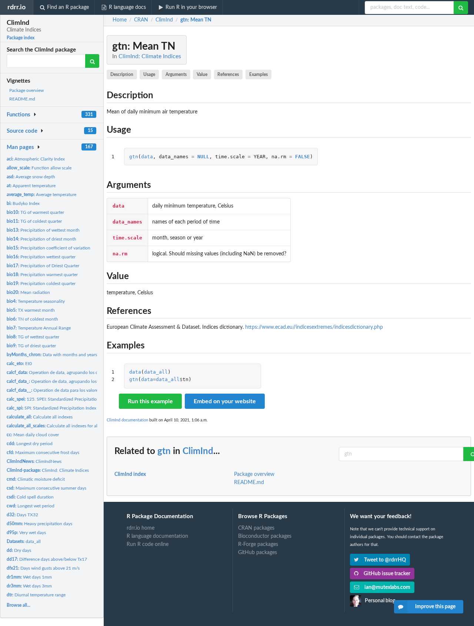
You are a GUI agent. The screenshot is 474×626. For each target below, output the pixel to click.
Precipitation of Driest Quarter (43, 266)
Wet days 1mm (29, 577)
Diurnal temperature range (36, 595)
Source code (22, 131)
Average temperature (41, 194)
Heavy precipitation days (39, 523)
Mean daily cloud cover (33, 435)
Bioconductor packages (264, 536)
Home (120, 20)
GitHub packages (257, 552)
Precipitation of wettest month (43, 230)
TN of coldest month (32, 319)
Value (202, 74)
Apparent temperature (31, 185)
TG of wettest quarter (33, 337)
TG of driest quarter (31, 346)
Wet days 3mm (29, 586)
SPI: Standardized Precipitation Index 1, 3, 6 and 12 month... (74, 408)
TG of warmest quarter (35, 212)
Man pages (20, 147)
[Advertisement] (415, 146)
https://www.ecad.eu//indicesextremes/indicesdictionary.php (314, 327)
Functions (18, 114)
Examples (258, 74)
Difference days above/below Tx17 (47, 559)
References (228, 74)
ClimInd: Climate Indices (48, 470)
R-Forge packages (258, 544)
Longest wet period (30, 506)
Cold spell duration (30, 497)
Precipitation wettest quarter (41, 257)
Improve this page (435, 606)
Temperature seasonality (36, 301)
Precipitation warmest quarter (42, 274)
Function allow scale (39, 168)
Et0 (19, 363)
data (147, 156)
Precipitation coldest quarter (41, 283)
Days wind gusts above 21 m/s (43, 568)
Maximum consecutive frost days (43, 452)
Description (121, 74)
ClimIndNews (34, 461)
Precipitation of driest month (41, 239)
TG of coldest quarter (34, 221)
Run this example (150, 401)
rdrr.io (16, 7)
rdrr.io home (140, 528)
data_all (24, 541)
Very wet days (26, 532)
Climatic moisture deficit (36, 479)
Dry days (19, 550)
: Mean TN (195, 20)
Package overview (26, 90)
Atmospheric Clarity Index (36, 159)
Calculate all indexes (40, 417)
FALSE (302, 156)
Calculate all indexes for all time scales (64, 426)
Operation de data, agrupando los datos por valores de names (77, 372)
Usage (149, 74)
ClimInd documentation (127, 420)
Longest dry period (30, 443)
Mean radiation (28, 292)
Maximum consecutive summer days (46, 488)
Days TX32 (22, 515)
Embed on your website (225, 401)
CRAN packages (256, 528)
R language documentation (157, 536)
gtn (133, 156)
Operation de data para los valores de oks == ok (66, 390)
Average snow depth (31, 177)
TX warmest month (31, 310)
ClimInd (198, 451)
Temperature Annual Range (39, 328)
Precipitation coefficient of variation (48, 248)
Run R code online (147, 544)
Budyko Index (23, 203)
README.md (22, 99)
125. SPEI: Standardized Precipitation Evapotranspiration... (74, 399)
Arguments (176, 74)
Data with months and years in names (61, 354)
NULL (203, 156)
